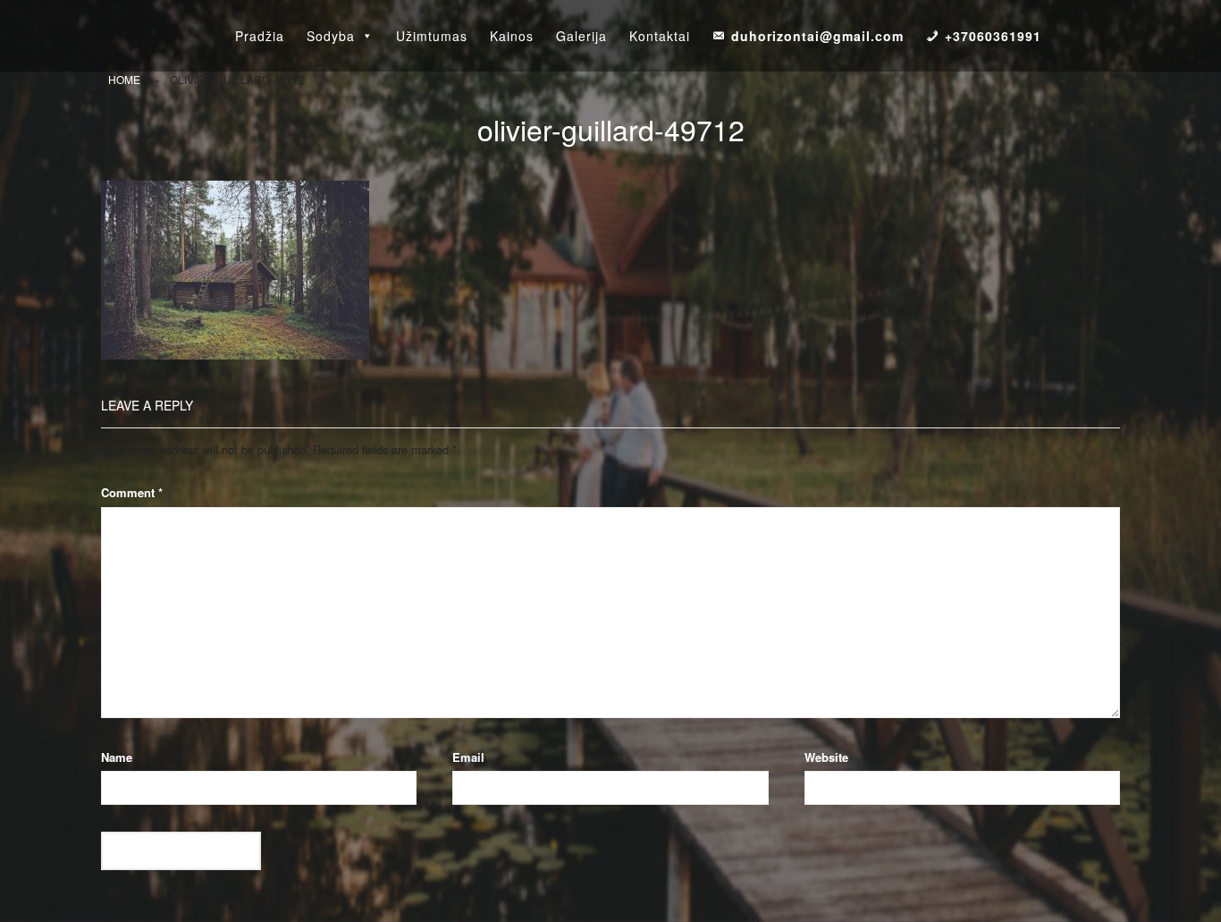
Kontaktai (659, 36)
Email (468, 757)
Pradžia (259, 36)
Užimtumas (431, 36)
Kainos (512, 36)
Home (124, 79)
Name (116, 757)
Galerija (581, 36)
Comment (132, 492)
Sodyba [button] (331, 36)
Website (826, 757)
